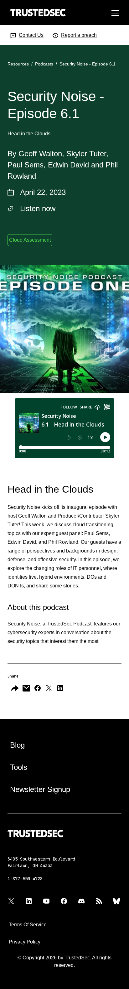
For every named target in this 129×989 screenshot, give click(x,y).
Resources (18, 63)
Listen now (37, 208)
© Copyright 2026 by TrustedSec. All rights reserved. (64, 961)
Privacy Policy (24, 941)
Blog (17, 745)
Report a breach (79, 35)
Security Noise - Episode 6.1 (87, 63)
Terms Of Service (28, 924)
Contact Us (31, 35)
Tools (18, 767)
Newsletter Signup (40, 789)
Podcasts (44, 63)
